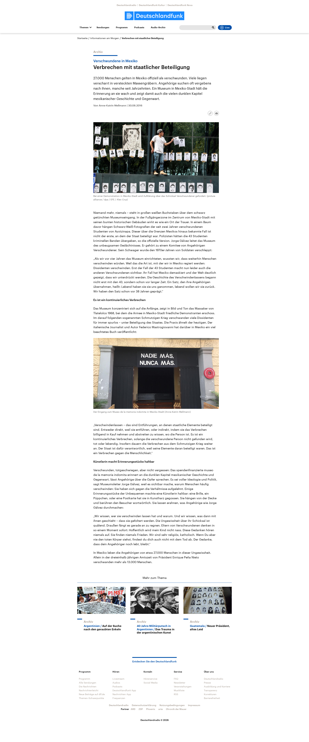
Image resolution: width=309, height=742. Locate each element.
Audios (116, 682)
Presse (207, 682)
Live (227, 27)
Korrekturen (210, 694)
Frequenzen (118, 698)
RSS (176, 694)
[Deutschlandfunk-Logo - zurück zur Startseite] (154, 15)
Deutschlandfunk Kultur (152, 5)
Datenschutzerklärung (144, 705)
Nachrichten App (121, 694)
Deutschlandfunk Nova (180, 5)
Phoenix (150, 709)
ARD (133, 709)
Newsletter (179, 682)
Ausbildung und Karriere (217, 686)
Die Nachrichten (87, 686)
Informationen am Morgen (104, 38)
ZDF (141, 709)
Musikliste (179, 690)
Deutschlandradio (126, 5)
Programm (122, 27)
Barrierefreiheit (212, 698)
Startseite (82, 38)
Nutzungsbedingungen (172, 705)
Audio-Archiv (158, 27)
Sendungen (103, 27)
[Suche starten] (213, 27)
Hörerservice (150, 678)
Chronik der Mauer (176, 709)
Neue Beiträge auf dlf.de (92, 694)
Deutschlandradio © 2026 (154, 720)
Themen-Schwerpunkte (91, 698)
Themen (84, 27)
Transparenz (210, 690)
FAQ (176, 678)
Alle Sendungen (87, 682)
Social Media (151, 682)
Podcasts (139, 27)
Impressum (194, 705)
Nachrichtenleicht (88, 690)
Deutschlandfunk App (124, 690)
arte (160, 709)
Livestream (118, 678)
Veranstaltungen (183, 686)
